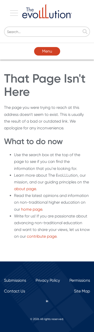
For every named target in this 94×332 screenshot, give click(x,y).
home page (31, 209)
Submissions (15, 280)
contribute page (41, 236)
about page (25, 188)
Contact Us (14, 291)
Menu (47, 51)
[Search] (85, 32)
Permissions (79, 280)
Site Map (82, 291)
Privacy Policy (48, 280)
